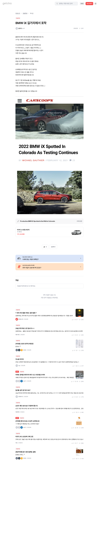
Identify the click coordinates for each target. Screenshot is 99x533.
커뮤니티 (17, 13)
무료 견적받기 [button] (89, 3)
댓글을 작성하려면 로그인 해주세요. (26, 286)
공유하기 (53, 247)
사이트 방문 (79, 221)
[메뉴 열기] (95, 3)
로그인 (82, 3)
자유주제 (25, 13)
